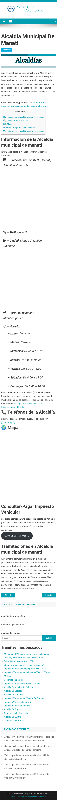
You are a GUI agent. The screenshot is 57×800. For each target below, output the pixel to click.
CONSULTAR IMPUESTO (17, 535)
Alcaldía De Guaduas (13, 695)
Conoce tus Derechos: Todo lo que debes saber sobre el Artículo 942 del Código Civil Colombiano (29, 748)
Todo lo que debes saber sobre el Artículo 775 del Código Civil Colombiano (26, 766)
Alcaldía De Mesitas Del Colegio (18, 687)
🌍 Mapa (7, 124)
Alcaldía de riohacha (50, 595)
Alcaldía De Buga (12, 709)
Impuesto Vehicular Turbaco (17, 706)
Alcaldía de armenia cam (13, 616)
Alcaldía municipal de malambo (10, 595)
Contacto (42, 797)
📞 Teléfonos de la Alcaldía (15, 120)
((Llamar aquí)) (8, 422)
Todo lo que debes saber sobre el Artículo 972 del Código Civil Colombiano (26, 757)
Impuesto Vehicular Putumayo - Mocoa (22, 683)
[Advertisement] (28, 199)
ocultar (28, 112)
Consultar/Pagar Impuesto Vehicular (19, 127)
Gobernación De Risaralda (16, 713)
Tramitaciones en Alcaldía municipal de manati (23, 131)
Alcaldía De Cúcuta (12, 717)
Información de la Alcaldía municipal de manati (23, 117)
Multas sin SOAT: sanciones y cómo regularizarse (26, 654)
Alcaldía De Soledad (13, 691)
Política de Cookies (19, 797)
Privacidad (32, 797)
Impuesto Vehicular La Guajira (17, 702)
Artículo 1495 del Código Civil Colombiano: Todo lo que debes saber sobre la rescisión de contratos (29, 739)
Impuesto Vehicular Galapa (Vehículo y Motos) (25, 669)
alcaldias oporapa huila (12, 624)
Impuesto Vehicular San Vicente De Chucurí (24, 698)
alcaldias (7, 50)
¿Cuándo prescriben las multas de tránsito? (24, 665)
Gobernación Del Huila (14, 720)
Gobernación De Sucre (14, 680)
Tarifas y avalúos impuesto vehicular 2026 (23, 658)
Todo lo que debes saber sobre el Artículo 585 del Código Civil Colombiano (26, 776)
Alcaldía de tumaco (10, 633)
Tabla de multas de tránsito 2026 (19, 661)
